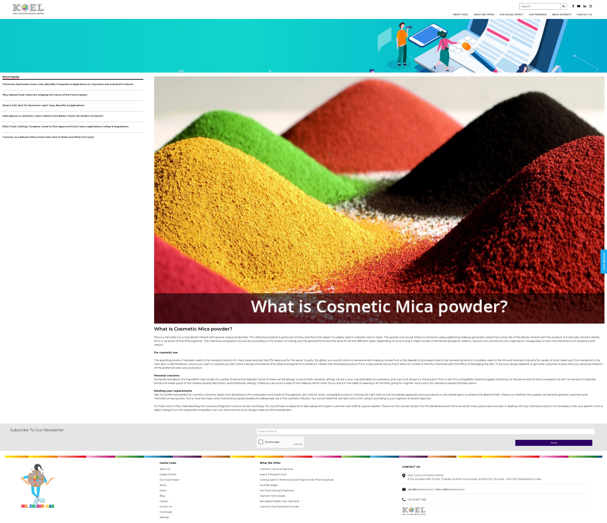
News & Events (561, 14)
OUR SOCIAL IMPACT (511, 14)
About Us (165, 469)
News (163, 485)
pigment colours (230, 406)
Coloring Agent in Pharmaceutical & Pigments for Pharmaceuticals (297, 479)
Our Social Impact (169, 479)
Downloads (166, 512)
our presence (538, 14)
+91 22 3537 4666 (417, 499)
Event (163, 490)
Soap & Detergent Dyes (273, 474)
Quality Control (168, 474)
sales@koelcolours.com (420, 489)
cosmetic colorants (204, 394)
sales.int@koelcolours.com (450, 489)
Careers (164, 501)
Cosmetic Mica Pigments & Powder (279, 506)
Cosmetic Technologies (272, 495)
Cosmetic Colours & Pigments (276, 469)
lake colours (183, 367)
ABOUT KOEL (460, 14)
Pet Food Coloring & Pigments (277, 490)
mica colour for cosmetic (429, 383)
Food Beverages (269, 485)
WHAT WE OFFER (484, 14)
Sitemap (164, 517)
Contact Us (584, 14)
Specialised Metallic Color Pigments (279, 501)
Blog (162, 495)
